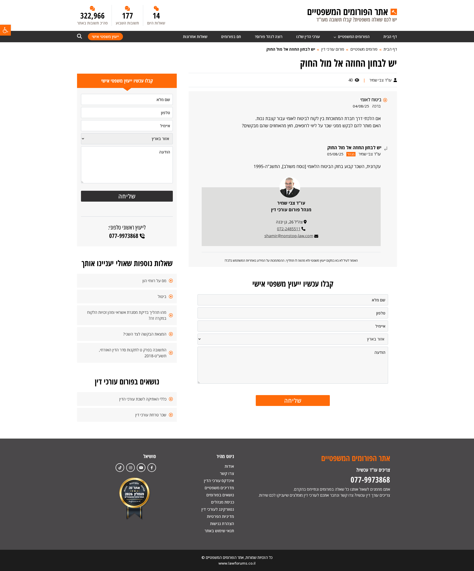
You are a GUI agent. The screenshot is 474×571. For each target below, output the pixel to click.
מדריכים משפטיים (219, 487)
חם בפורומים (231, 36)
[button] (5, 30)
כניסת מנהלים (222, 502)
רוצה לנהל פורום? (268, 36)
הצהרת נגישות (222, 523)
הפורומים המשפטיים (353, 36)
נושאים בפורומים (220, 495)
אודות (229, 466)
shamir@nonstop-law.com (288, 235)
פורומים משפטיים (363, 49)
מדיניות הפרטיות (220, 516)
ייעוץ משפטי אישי (105, 36)
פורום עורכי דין (332, 49)
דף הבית (390, 36)
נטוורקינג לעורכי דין (217, 509)
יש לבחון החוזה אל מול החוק (290, 49)
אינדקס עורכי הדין (219, 480)
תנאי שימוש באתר (219, 530)
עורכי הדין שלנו (308, 36)
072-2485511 (288, 229)
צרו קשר (227, 473)
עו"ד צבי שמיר (381, 80)
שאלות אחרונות (195, 36)
